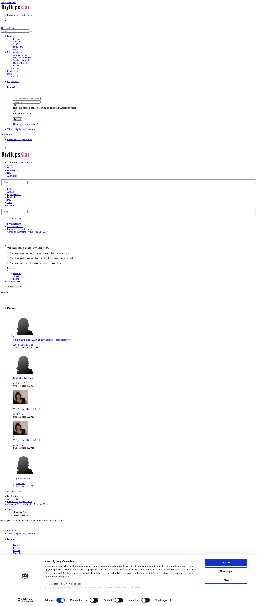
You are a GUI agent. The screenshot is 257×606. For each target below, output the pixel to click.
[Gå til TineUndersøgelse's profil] (24, 334)
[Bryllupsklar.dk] (15, 10)
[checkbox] (15, 105)
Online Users (19, 47)
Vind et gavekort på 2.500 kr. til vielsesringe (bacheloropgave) (42, 339)
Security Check (14, 281)
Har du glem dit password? (25, 124)
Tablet (16, 276)
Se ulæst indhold (21, 60)
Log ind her (13, 81)
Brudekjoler (12, 170)
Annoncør (12, 175)
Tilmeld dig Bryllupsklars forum (22, 129)
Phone (16, 278)
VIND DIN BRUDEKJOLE (26, 409)
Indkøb (10, 189)
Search (16, 65)
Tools (9, 202)
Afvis (226, 580)
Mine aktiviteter (14, 52)
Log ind (17, 119)
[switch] (94, 600)
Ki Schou (20, 414)
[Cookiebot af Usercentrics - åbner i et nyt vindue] (25, 600)
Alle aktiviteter (20, 55)
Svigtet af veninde (21, 478)
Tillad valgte (226, 571)
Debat (10, 167)
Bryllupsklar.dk (8, 28)
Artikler (10, 165)
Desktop (17, 273)
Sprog (10, 509)
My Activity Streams (22, 57)
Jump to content (8, 2)
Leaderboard (13, 71)
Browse (10, 36)
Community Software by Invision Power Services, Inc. (39, 520)
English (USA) (20, 512)
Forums (16, 39)
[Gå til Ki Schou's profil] (20, 403)
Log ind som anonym (23, 113)
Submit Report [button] (14, 287)
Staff (15, 44)
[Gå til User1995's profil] (24, 372)
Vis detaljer (161, 600)
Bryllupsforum (14, 194)
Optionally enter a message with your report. (28, 248)
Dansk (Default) (21, 515)
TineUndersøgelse (24, 345)
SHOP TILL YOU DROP (19, 162)
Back (15, 545)
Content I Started (21, 63)
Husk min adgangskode (24, 107)
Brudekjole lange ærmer (24, 378)
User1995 (20, 383)
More (15, 49)
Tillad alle (226, 562)
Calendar (17, 41)
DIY (9, 173)
